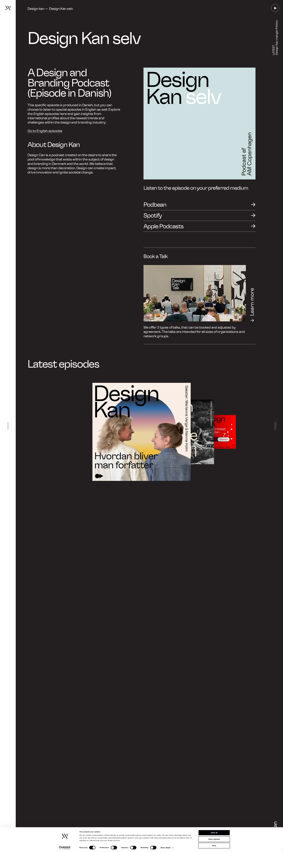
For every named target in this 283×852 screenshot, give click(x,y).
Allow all (214, 833)
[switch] (114, 847)
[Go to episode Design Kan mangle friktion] (181, 431)
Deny (214, 845)
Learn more (252, 302)
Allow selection (214, 839)
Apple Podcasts (163, 226)
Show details (166, 848)
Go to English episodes (45, 131)
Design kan (36, 9)
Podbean (154, 204)
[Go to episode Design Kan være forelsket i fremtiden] (219, 432)
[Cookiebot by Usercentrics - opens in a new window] (64, 847)
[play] (275, 8)
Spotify (152, 215)
